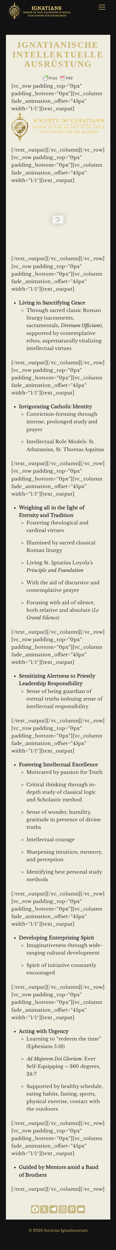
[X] (44, 1209)
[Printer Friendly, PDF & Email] (58, 78)
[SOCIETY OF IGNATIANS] (39, 17)
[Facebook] (35, 1209)
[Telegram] (53, 1209)
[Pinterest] (72, 1209)
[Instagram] (63, 1209)
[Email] (81, 1209)
